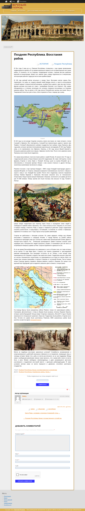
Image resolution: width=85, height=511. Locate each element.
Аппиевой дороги (35, 320)
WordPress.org (7, 505)
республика (52, 409)
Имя (17, 454)
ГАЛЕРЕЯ (71, 11)
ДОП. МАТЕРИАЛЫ (58, 11)
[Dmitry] (18, 398)
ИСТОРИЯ (21, 11)
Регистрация (7, 496)
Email (17, 460)
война (33, 409)
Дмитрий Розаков (19, 510)
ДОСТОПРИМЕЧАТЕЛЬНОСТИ (38, 11)
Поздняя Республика (63, 64)
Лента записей (8, 500)
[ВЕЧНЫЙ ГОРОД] (14, 6)
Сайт (16, 466)
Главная (13, 11)
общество (41, 409)
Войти (5, 498)
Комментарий (20, 434)
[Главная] (6, 1)
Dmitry (24, 396)
